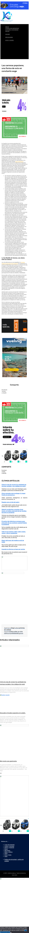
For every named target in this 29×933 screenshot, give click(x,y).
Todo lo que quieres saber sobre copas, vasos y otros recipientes (14, 532)
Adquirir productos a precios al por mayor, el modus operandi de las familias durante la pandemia (14, 511)
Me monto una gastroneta (8, 761)
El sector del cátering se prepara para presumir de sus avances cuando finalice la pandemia (14, 523)
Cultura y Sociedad (11, 29)
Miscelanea (9, 37)
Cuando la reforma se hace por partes (13, 549)
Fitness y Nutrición (17, 32)
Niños (12, 35)
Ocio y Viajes (9, 40)
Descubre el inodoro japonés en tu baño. (13, 713)
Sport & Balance (19, 161)
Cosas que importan (12, 28)
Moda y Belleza (15, 38)
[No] (11, 932)
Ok (25, 930)
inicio (7, 27)
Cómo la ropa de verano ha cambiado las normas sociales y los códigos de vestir (14, 485)
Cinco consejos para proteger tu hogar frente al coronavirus (13, 494)
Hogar (7, 34)
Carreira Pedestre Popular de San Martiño (13, 263)
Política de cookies (5, 932)
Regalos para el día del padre (10, 502)
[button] (14, 390)
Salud (7, 31)
